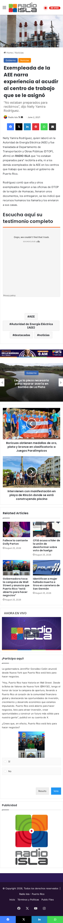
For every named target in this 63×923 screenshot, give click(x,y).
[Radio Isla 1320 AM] (23, 7)
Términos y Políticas (28, 899)
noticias (44, 335)
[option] (31, 382)
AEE (32, 316)
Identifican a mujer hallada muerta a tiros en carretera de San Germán (46, 583)
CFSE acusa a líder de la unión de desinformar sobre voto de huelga (46, 545)
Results (42, 791)
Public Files (47, 899)
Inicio (12, 899)
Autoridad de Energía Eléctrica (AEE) (32, 325)
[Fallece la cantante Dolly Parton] (16, 529)
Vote (56, 791)
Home (9, 52)
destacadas (22, 335)
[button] (31, 745)
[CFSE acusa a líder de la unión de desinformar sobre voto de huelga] (46, 529)
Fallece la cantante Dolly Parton (15, 542)
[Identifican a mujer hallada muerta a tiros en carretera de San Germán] (46, 567)
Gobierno (11, 60)
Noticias (19, 52)
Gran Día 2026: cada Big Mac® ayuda (31, 383)
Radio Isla (13, 117)
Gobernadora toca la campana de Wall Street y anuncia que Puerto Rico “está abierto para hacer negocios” (16, 587)
